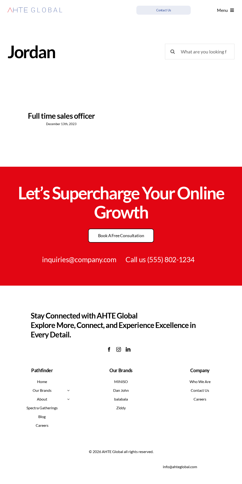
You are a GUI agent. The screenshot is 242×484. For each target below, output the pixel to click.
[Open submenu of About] (68, 399)
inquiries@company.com (79, 259)
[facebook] (109, 349)
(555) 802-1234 (170, 259)
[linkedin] (128, 349)
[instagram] (118, 349)
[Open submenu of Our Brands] (68, 390)
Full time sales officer (61, 115)
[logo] (35, 7)
